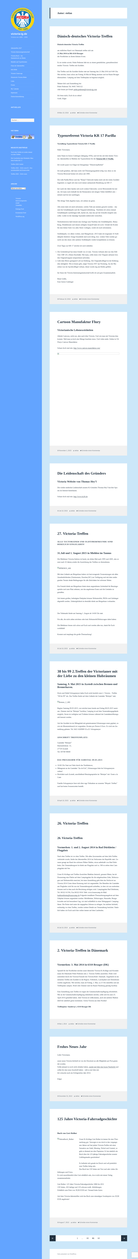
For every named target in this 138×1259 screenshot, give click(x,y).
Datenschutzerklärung (17, 96)
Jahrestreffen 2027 (16, 48)
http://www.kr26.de (81, 497)
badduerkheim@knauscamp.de (68, 895)
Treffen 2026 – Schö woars (19, 174)
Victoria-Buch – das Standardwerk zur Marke (18, 57)
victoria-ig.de (19, 33)
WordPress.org (20, 216)
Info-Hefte (14, 69)
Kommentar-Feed (21, 213)
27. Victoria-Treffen (72, 534)
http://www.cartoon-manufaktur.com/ (87, 348)
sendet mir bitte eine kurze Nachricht (102, 1067)
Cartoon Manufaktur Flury (79, 322)
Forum (13, 85)
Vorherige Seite (53, 1238)
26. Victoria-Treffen (72, 823)
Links (12, 81)
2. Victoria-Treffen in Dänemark (82, 950)
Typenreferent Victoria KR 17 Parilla (86, 135)
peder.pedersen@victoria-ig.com (85, 89)
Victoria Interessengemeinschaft (20, 52)
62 (99, 1238)
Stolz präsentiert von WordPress (66, 1254)
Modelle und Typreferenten (19, 62)
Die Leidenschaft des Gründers (81, 473)
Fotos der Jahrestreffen (17, 66)
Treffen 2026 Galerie (17, 164)
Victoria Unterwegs (16, 73)
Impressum (14, 92)
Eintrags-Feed (20, 209)
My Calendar (15, 89)
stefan (74, 113)
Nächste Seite (124, 1238)
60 (88, 1238)
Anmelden (19, 205)
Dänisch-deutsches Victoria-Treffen (84, 36)
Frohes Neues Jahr (72, 1047)
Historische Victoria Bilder (19, 77)
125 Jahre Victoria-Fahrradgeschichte (87, 1119)
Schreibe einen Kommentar (88, 113)
